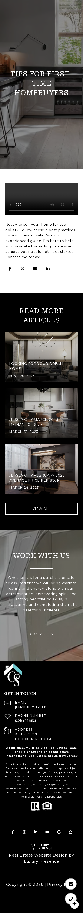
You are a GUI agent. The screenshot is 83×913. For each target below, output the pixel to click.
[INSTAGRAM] (24, 832)
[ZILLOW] (70, 832)
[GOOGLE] (58, 832)
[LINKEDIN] (35, 832)
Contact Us (41, 634)
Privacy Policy (62, 884)
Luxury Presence (41, 861)
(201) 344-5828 (26, 720)
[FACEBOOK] (13, 832)
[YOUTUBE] (47, 832)
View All (42, 509)
